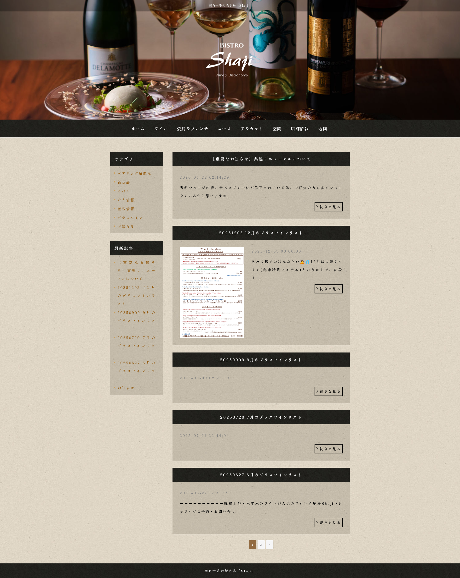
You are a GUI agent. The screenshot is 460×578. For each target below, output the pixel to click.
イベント (126, 190)
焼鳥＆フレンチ (192, 128)
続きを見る (330, 206)
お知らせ (126, 226)
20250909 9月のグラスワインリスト (136, 320)
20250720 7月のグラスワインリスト (136, 345)
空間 (276, 128)
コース (224, 128)
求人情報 (126, 199)
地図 (322, 128)
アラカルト (252, 128)
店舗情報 (300, 128)
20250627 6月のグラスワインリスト (136, 370)
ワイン (160, 128)
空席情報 (126, 208)
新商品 (123, 182)
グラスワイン (130, 217)
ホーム (138, 128)
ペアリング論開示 (134, 173)
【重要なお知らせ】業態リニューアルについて (136, 270)
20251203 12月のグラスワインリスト (136, 295)
